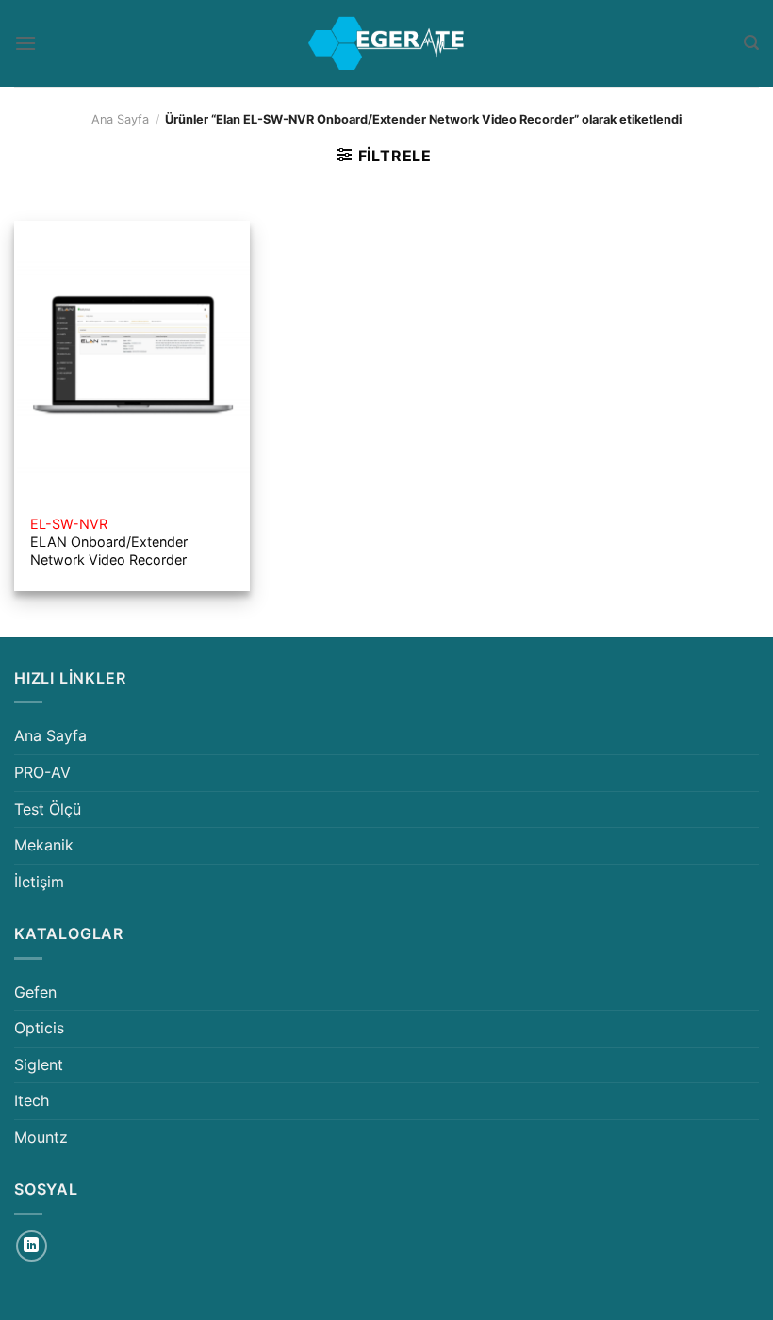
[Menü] (25, 43)
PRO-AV (42, 772)
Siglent (38, 1064)
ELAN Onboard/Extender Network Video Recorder (109, 541)
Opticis (39, 1027)
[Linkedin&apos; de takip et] (31, 1246)
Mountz (41, 1137)
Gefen (35, 991)
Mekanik (44, 844)
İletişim (39, 881)
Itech (31, 1100)
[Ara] (751, 43)
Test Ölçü (47, 809)
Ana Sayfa (120, 119)
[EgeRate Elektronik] (386, 43)
